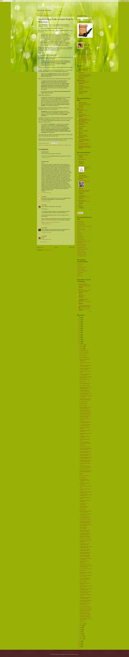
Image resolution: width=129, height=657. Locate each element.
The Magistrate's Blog (81, 255)
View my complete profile (82, 62)
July (81, 627)
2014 (80, 339)
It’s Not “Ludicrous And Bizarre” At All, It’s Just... (85, 576)
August (81, 625)
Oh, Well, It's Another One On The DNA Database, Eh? (85, 461)
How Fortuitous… (82, 477)
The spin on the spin (82, 295)
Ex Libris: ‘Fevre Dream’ (84, 475)
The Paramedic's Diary (81, 254)
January (81, 638)
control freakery (46, 145)
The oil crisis (81, 206)
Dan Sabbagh (50, 24)
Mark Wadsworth (82, 126)
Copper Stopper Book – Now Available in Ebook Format (84, 82)
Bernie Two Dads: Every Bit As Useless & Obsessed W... (85, 471)
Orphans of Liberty (82, 102)
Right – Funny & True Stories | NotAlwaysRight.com (85, 69)
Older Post (72, 247)
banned (42, 227)
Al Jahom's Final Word (83, 154)
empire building (53, 145)
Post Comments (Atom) (47, 250)
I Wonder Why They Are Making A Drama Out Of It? (85, 589)
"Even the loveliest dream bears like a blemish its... (85, 525)
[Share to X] (54, 143)
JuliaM (42, 204)
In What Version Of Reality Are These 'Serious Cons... (85, 366)
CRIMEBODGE (82, 80)
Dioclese (80, 205)
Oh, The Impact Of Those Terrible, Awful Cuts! (84, 544)
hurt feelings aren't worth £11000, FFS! (52, 222)
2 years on (81, 127)
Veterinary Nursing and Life (82, 249)
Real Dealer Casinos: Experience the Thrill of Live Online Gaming (85, 286)
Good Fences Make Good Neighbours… (84, 360)
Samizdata (81, 109)
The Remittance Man (81, 267)
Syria (80, 131)
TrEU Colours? (87, 181)
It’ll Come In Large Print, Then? (85, 568)
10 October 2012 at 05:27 (46, 223)
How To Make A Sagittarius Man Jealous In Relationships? (84, 291)
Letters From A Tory (83, 283)
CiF (42, 145)
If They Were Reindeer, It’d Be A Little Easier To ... (85, 495)
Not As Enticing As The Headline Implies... (83, 507)
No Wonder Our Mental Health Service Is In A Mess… (85, 416)
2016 (80, 335)
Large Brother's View (81, 247)
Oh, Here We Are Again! (84, 357)
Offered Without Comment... (84, 379)
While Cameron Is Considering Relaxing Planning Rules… (85, 522)
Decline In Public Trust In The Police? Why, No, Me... (85, 452)
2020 (80, 328)
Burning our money (83, 135)
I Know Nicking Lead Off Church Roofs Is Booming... (85, 566)
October (81, 348)
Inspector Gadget (80, 250)
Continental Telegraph (83, 91)
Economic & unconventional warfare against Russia (84, 177)
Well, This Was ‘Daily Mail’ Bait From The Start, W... (85, 512)
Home (56, 247)
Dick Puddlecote (82, 200)
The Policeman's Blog (81, 245)
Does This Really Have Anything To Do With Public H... (85, 458)
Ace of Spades (80, 272)
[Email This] (52, 143)
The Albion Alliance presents (85, 74)
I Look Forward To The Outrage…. (85, 140)
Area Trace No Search (81, 244)
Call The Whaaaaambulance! (85, 383)
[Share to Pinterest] (57, 143)
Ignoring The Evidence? (84, 468)
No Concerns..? (82, 621)
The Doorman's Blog (81, 229)
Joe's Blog (81, 85)
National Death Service (83, 139)
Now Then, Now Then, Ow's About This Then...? (84, 604)
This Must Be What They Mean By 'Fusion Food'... (85, 377)
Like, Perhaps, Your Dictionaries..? (83, 504)
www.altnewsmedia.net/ (83, 143)
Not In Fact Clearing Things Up (84, 196)
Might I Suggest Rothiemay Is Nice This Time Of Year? (85, 414)
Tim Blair (79, 274)
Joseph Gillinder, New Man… (85, 446)
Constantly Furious (83, 180)
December (82, 344)
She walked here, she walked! (84, 308)
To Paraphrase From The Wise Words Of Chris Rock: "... (85, 610)
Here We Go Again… (83, 581)
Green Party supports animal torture (87, 168)
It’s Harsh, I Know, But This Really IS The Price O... (84, 550)
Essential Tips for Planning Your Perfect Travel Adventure (84, 76)
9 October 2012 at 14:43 (46, 157)
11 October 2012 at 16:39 (46, 239)
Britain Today (81, 165)
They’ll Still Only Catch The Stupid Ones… (84, 501)
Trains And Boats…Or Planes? (85, 519)
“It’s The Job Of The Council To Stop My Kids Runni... (85, 422)
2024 (80, 321)
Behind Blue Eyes (82, 159)
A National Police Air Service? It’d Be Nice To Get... (85, 592)
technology (66, 145)
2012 (80, 343)
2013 (80, 341)
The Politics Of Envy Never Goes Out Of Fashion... (84, 531)
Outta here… (81, 155)
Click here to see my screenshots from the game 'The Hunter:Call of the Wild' (84, 59)
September (82, 623)
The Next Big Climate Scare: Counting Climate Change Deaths (85, 87)
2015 (80, 337)
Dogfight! (81, 473)
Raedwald (81, 294)
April (81, 633)
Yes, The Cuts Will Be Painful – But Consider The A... (85, 455)
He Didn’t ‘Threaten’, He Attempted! (84, 562)
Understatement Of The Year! (85, 564)
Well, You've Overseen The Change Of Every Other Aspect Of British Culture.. (85, 104)
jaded (42, 196)
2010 (80, 642)
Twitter (69, 145)
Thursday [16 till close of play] (84, 115)
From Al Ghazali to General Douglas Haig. (83, 192)
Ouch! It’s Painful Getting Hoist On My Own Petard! (85, 449)
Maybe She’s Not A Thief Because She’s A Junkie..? (85, 613)
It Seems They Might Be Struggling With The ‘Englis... (85, 443)
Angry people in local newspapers (83, 300)
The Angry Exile (80, 263)
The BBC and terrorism (83, 92)
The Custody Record (81, 224)
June (81, 629)
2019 (80, 330)
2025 (80, 319)
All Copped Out (80, 236)
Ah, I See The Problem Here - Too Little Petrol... (85, 375)
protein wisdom (80, 275)
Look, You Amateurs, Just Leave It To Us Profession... (85, 467)
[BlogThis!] (53, 143)
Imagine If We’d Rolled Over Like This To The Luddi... (84, 537)
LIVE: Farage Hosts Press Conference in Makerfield (83, 123)
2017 (80, 334)
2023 (80, 322)
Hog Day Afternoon (81, 239)
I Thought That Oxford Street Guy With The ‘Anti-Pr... (85, 598)
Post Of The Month (83, 355)
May (81, 631)
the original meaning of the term (60, 47)
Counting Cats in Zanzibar (84, 190)
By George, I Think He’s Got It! (85, 538)
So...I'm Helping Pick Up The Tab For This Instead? (85, 425)
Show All (90, 209)
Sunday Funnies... (83, 381)
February (81, 636)
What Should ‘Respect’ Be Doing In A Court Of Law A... (85, 411)
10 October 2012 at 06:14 (46, 232)
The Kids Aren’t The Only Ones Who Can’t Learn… (85, 492)
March (81, 635)
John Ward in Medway (83, 130)
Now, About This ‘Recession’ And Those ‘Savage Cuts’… (85, 616)
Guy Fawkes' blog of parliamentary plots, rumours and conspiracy (85, 120)
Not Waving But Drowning (83, 136)
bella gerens (81, 161)
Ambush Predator (51, 6)
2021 (80, 326)
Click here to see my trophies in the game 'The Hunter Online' (84, 57)
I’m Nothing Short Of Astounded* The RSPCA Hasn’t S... (84, 480)
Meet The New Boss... (83, 403)
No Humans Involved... (83, 401)
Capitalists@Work (82, 175)
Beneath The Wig (80, 223)
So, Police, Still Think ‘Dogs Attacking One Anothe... (84, 517)
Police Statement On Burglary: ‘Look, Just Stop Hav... (85, 601)
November (82, 346)
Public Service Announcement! (85, 608)
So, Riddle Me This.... (83, 405)
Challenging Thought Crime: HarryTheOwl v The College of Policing (85, 147)
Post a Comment (43, 241)
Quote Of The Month (83, 353)
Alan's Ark (81, 289)
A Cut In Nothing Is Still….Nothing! (83, 528)
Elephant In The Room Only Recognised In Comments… (85, 399)
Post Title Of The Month (84, 352)
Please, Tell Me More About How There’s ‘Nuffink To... (85, 579)
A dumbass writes (82, 162)
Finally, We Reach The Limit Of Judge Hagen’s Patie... (85, 388)
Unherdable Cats (82, 114)
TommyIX (67, 654)
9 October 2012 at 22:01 (46, 201)
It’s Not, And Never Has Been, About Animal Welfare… (85, 534)
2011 (80, 641)
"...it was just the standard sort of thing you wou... (85, 514)
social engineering (59, 145)
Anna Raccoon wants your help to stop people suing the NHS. (85, 306)
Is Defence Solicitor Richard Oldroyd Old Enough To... (84, 553)
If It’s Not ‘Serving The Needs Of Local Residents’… (85, 394)
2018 (80, 332)
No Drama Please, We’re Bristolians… (84, 484)
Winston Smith (80, 237)
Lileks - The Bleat (80, 269)
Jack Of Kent (79, 234)
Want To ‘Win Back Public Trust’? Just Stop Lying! (84, 556)
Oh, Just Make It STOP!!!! (84, 385)
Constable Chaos (80, 221)
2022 (80, 324)
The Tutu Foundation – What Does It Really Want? (85, 408)
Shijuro (78, 230)
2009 (80, 644)
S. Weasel (79, 265)
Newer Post (40, 247)
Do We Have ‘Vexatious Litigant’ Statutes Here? (85, 559)
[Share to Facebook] (56, 143)
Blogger (76, 654)
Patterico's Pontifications (82, 270)
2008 (80, 646)
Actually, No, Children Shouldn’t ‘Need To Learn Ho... (85, 369)
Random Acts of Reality (81, 252)
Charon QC (79, 232)
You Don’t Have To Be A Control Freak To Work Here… (85, 547)
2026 (80, 317)
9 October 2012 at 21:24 (46, 192)
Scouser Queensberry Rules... (85, 606)
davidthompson (82, 195)
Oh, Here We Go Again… (84, 350)
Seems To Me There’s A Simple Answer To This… (85, 586)
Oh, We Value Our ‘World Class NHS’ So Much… (85, 619)
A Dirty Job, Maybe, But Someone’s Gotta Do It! (84, 391)
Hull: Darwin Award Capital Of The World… (85, 431)
